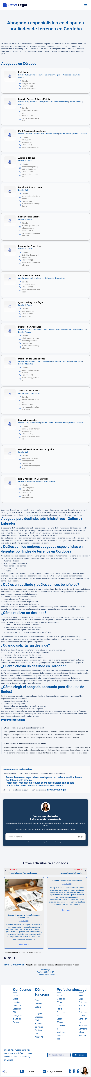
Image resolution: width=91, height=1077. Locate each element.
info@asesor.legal (56, 789)
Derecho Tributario (80, 134)
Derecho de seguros (36, 75)
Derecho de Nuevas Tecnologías (29, 329)
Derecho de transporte (53, 75)
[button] (86, 5)
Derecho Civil (23, 75)
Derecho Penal (76, 361)
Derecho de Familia (36, 102)
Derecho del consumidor (71, 75)
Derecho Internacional (63, 329)
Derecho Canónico (25, 278)
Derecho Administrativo (26, 361)
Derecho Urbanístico (25, 364)
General (21, 77)
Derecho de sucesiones (56, 278)
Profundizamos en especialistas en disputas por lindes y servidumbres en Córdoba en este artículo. (44, 778)
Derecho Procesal (75, 102)
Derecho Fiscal (39, 134)
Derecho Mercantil (79, 329)
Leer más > (24, 945)
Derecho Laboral (52, 134)
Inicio (6, 964)
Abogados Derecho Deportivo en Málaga (67, 880)
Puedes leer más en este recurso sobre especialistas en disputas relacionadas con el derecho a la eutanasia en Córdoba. (40, 784)
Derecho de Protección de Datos (56, 102)
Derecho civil (17, 964)
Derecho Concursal (25, 134)
